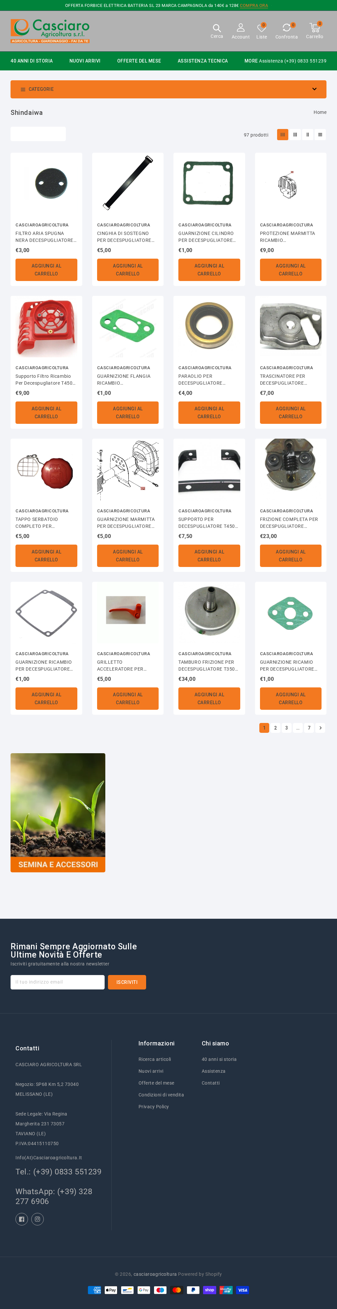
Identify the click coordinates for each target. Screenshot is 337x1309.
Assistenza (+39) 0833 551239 (292, 61)
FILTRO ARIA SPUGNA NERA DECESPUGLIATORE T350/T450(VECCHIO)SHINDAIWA (46, 237)
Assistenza (214, 1071)
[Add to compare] (73, 173)
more (251, 61)
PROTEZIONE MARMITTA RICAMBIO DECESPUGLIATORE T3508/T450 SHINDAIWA (287, 237)
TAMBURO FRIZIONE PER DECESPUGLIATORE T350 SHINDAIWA (206, 666)
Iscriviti (127, 982)
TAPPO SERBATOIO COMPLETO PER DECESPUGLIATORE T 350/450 (39, 523)
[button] (217, 32)
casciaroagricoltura (155, 1274)
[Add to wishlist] (73, 161)
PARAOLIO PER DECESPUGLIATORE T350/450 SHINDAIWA (203, 380)
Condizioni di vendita (161, 1094)
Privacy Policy (154, 1106)
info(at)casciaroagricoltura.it (48, 1157)
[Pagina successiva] (320, 728)
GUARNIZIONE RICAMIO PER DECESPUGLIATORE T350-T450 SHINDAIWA (287, 666)
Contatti (211, 1083)
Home (320, 112)
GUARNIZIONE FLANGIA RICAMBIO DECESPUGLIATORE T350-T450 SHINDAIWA (126, 380)
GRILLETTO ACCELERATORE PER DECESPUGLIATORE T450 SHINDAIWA (125, 666)
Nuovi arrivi (151, 1071)
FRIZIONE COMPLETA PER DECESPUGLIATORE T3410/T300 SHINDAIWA (289, 523)
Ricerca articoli (155, 1059)
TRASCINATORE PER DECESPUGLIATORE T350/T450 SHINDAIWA (286, 380)
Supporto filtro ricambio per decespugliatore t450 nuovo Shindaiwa (43, 380)
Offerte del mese (156, 1083)
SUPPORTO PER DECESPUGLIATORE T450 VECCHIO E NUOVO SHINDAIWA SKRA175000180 (206, 523)
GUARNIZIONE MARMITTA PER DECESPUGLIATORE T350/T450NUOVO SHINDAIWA (126, 523)
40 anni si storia (219, 1059)
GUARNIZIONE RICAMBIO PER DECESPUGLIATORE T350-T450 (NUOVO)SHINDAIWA (43, 666)
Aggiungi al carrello (47, 269)
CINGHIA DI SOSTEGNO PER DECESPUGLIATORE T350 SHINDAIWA (124, 237)
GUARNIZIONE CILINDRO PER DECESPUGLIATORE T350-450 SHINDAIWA (206, 237)
